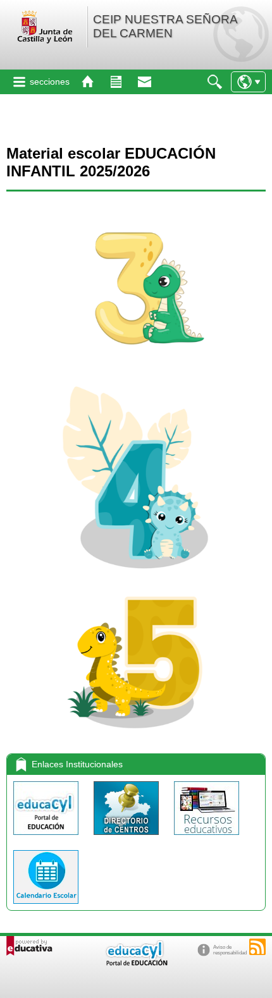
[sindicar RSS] (257, 947)
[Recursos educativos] (206, 837)
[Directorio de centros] (127, 837)
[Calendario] (46, 906)
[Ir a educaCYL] (136, 963)
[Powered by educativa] (29, 946)
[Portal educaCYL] (47, 837)
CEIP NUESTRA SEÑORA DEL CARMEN (165, 26)
